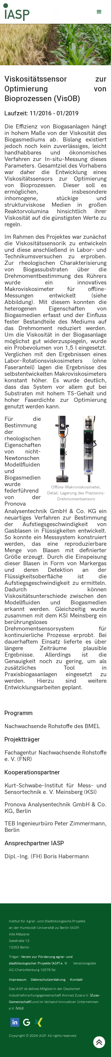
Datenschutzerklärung (48, 980)
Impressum (17, 980)
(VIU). (20, 1008)
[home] (16, 12)
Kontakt (76, 980)
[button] (99, 12)
